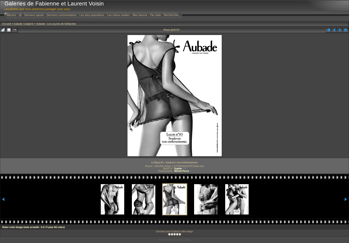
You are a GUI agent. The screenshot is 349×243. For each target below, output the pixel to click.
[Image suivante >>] (340, 30)
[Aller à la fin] (346, 30)
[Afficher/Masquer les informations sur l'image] (9, 30)
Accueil (6, 23)
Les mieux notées (118, 15)
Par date (155, 15)
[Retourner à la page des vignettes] (3, 30)
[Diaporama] (15, 30)
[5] (180, 234)
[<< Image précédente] (334, 30)
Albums (11, 15)
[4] (177, 234)
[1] (169, 234)
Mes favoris (139, 15)
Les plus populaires (91, 15)
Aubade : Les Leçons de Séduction (56, 23)
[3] (174, 234)
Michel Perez (181, 171)
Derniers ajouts (34, 15)
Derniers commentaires (62, 15)
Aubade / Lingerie (24, 23)
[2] (172, 234)
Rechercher (171, 15)
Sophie (178, 168)
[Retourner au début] (328, 30)
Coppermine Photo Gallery (180, 240)
